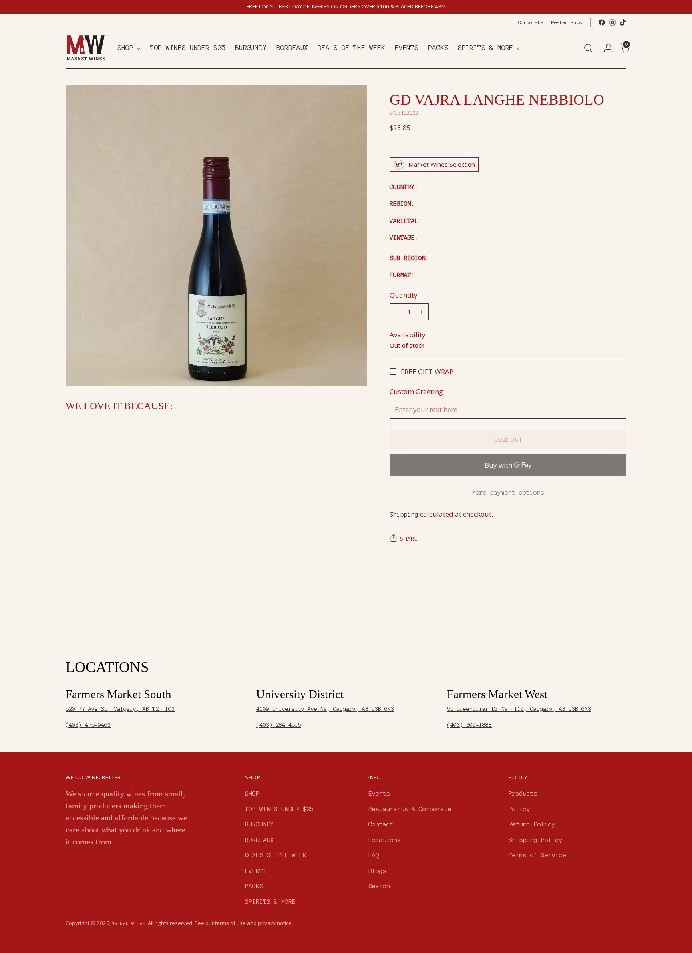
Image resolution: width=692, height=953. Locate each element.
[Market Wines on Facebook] (602, 22)
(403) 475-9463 (88, 725)
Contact (381, 824)
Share (408, 538)
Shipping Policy (536, 839)
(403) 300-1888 (469, 725)
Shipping (404, 514)
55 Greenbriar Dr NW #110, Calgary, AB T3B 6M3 (519, 709)
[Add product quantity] (421, 312)
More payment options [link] (508, 492)
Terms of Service (537, 855)
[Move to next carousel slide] (619, 615)
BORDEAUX (259, 839)
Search (379, 886)
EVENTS (256, 870)
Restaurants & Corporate (409, 809)
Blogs (377, 870)
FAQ (373, 855)
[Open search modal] (588, 48)
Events (379, 793)
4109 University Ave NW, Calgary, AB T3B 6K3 (325, 709)
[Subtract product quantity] (397, 312)
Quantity (404, 295)
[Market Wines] (86, 47)
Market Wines (128, 923)
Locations (384, 839)
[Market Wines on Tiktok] (622, 22)
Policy (519, 809)
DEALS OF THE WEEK (275, 855)
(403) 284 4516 (278, 725)
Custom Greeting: (417, 391)
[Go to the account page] (605, 48)
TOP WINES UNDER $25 (279, 809)
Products (523, 793)
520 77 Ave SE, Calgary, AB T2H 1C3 (120, 709)
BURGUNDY (259, 824)
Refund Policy (532, 824)
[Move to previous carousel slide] (601, 616)
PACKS (254, 886)
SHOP (252, 793)
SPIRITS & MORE (270, 901)
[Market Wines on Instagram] (612, 22)
